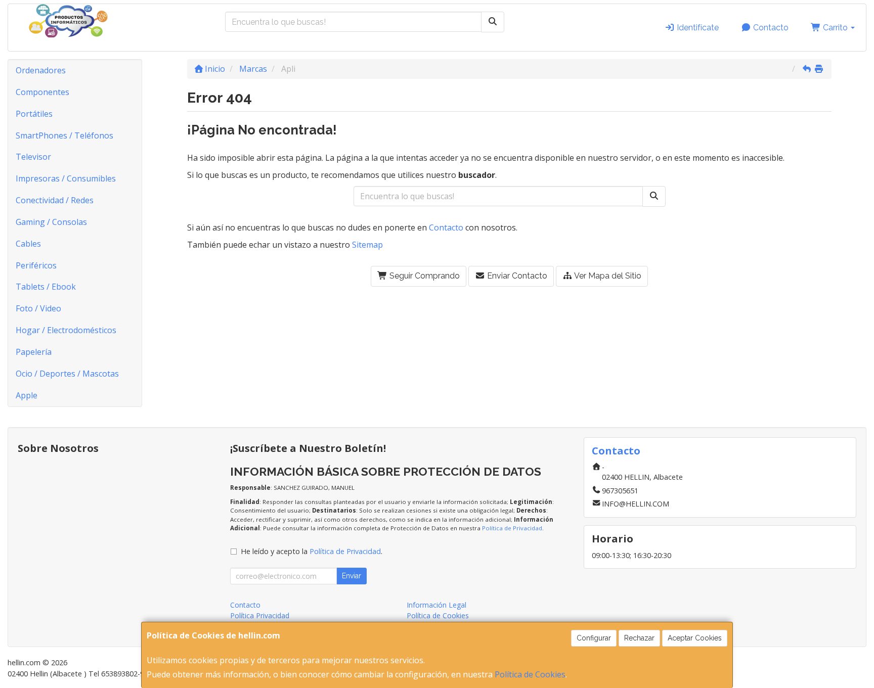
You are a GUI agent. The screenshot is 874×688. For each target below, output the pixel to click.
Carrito (835, 27)
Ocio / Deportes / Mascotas (67, 373)
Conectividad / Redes (55, 200)
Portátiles (34, 113)
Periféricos (36, 265)
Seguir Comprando (423, 276)
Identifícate (697, 27)
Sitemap (367, 244)
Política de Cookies (530, 674)
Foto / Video (38, 308)
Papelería (34, 351)
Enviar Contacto (516, 276)
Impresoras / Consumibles (66, 178)
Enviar (351, 576)
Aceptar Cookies (695, 638)
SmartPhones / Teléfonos (64, 135)
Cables (28, 243)
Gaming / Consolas (51, 221)
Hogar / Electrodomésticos (66, 330)
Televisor (33, 156)
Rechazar (639, 638)
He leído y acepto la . (311, 551)
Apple (26, 395)
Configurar (594, 638)
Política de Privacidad (512, 528)
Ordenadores (41, 70)
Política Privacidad (259, 615)
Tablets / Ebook (46, 286)
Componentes (42, 92)
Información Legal (436, 605)
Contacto (770, 27)
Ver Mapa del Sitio (607, 276)
